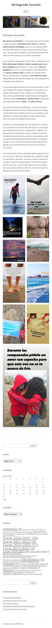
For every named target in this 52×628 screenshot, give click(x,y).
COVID (31, 533)
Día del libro (33, 559)
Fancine (14, 562)
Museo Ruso (7, 568)
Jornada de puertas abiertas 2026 (14, 600)
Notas (8, 570)
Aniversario (26, 529)
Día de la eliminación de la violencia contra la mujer (20, 555)
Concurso (40, 531)
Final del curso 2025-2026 (12, 598)
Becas (34, 529)
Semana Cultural (13, 573)
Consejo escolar (9, 534)
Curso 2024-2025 (16, 551)
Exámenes (7, 562)
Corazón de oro (21, 534)
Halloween (11, 563)
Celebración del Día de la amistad (14, 609)
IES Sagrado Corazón (26, 5)
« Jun (4, 499)
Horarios (24, 564)
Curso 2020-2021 (20, 538)
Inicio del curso (38, 563)
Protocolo (8, 572)
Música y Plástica (21, 568)
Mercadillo (43, 566)
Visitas (38, 574)
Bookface (41, 529)
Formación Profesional (29, 562)
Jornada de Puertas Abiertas (12, 566)
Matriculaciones (30, 566)
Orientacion (36, 570)
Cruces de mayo (42, 534)
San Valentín (30, 572)
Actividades (12, 529)
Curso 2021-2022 (19, 541)
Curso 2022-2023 (20, 544)
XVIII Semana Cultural (11, 603)
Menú (26, 11)
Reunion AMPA (19, 572)
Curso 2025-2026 (39, 551)
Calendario (7, 532)
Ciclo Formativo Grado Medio (22, 532)
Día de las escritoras (12, 560)
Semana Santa (28, 574)
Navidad (35, 567)
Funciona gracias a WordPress (13, 624)
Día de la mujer (10, 557)
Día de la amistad (12, 553)
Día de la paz (24, 557)
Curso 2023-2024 (19, 548)
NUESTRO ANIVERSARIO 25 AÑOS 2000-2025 (18, 606)
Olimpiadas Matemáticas (22, 570)
